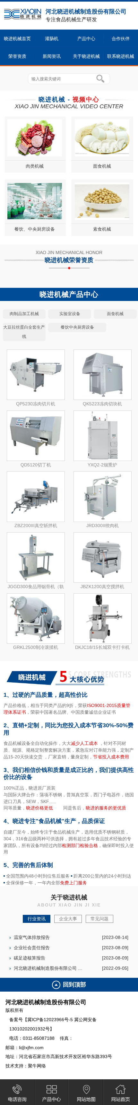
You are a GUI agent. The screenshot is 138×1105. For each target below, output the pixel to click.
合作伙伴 (121, 38)
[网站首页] (120, 1092)
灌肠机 (51, 38)
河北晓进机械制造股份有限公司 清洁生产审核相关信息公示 (48, 968)
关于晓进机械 (86, 56)
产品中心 (86, 38)
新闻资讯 (52, 56)
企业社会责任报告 (32, 947)
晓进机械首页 (17, 38)
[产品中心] (51, 1092)
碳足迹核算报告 (29, 958)
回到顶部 (74, 984)
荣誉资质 (17, 56)
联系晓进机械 (120, 56)
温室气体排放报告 (32, 937)
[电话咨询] (17, 1092)
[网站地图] (86, 1092)
